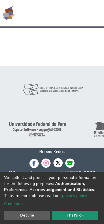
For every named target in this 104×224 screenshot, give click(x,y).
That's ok (74, 215)
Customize (13, 203)
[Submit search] (57, 13)
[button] (66, 13)
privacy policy (74, 195)
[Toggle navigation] (96, 13)
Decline (27, 215)
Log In (77, 13)
